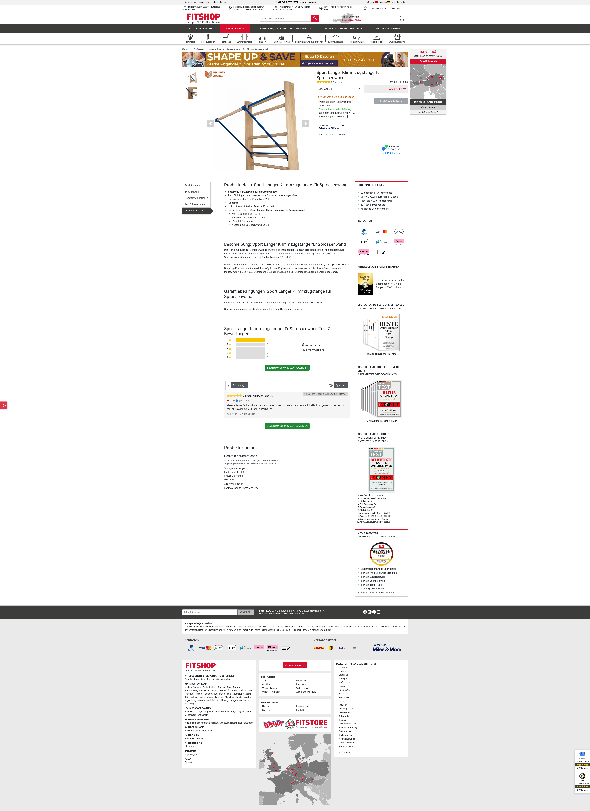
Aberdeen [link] (189, 711)
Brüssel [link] (199, 738)
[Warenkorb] (403, 18)
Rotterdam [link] (248, 723)
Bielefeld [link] (213, 687)
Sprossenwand (233, 49)
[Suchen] (315, 18)
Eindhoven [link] (224, 723)
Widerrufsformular (271, 692)
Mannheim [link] (219, 697)
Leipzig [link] (201, 697)
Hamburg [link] (207, 694)
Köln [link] (195, 697)
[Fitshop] (203, 18)
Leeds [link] (197, 711)
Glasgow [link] (239, 711)
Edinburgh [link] (229, 711)
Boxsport (343, 705)
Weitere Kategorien (388, 28)
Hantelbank (344, 693)
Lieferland (370, 2)
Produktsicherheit (194, 210)
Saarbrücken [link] (212, 700)
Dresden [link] (222, 690)
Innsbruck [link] (195, 679)
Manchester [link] (190, 715)
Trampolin (343, 686)
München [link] (229, 697)
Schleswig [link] (223, 700)
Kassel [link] (247, 694)
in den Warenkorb (391, 100)
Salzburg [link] (220, 679)
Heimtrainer (344, 712)
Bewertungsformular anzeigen (287, 367)
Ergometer (344, 671)
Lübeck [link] (209, 697)
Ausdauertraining (200, 28)
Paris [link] (191, 746)
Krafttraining (235, 28)
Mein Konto (397, 2)
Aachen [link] (188, 687)
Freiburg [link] (199, 694)
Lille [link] (186, 746)
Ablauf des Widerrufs (306, 692)
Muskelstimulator (347, 742)
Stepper (342, 720)
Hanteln (342, 701)
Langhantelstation (347, 723)
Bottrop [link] (236, 687)
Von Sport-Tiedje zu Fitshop (198, 623)
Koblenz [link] (188, 697)
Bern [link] (193, 730)
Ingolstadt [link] (228, 694)
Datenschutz (302, 680)
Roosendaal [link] (236, 723)
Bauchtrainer (345, 731)
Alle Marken (344, 752)
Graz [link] (187, 679)
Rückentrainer (345, 735)
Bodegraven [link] (202, 723)
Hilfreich (233, 414)
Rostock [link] (201, 700)
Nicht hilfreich (248, 414)
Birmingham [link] (207, 711)
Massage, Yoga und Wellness (343, 28)
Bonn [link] (229, 687)
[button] (191, 77)
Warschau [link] (189, 762)
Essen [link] (250, 690)
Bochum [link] (222, 687)
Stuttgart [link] (233, 700)
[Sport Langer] (215, 74)
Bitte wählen (325, 88)
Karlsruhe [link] (239, 694)
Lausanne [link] (201, 730)
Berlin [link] (205, 687)
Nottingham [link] (202, 715)
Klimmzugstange (347, 739)
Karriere (214, 2)
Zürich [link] (209, 730)
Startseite (186, 49)
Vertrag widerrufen (295, 665)
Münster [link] (239, 697)
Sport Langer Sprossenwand (255, 49)
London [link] (248, 711)
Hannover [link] (218, 694)
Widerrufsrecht (303, 688)
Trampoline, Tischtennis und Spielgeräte (284, 28)
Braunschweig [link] (191, 690)
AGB (264, 680)
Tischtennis (344, 690)
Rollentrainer (345, 716)
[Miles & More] (387, 647)
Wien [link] (228, 679)
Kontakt (223, 2)
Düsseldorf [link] (232, 690)
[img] (343, 126)
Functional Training (215, 49)
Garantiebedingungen (196, 198)
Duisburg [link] (242, 690)
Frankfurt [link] (189, 694)
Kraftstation (344, 682)
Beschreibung (192, 191)
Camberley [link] (219, 711)
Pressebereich (303, 706)
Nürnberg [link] (248, 697)
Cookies (266, 684)
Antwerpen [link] (190, 738)
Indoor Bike (344, 697)
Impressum (204, 2)
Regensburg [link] (190, 700)
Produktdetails (192, 185)
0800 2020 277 (429, 112)
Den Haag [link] (213, 723)
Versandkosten (269, 688)
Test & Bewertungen (195, 204)
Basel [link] (187, 730)
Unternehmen (191, 2)
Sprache (383, 2)
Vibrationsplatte (346, 746)
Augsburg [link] (197, 687)
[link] (364, 231)
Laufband (343, 675)
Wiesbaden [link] (244, 700)
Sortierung (238, 385)
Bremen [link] (202, 690)
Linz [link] (214, 679)
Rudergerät (344, 678)
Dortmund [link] (212, 690)
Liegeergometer (346, 708)
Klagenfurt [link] (206, 679)
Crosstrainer (344, 667)
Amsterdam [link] (190, 723)
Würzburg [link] (189, 703)
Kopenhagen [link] (191, 754)
